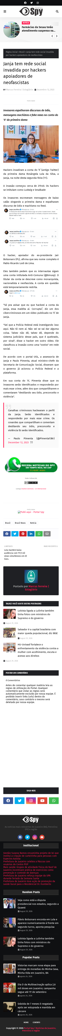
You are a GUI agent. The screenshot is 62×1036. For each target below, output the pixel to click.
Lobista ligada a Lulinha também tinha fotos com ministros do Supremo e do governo (36, 614)
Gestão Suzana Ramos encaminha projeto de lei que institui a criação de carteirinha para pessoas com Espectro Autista (31, 856)
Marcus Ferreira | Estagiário (19, 89)
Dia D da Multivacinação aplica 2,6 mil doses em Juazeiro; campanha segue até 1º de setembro (37, 988)
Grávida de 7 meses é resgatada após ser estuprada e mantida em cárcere (36, 1007)
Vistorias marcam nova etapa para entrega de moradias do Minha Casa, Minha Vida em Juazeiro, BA (38, 969)
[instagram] (37, 3)
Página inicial (12, 52)
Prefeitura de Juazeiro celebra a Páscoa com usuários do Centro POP (26, 863)
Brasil (22, 52)
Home (26, 1022)
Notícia (33, 523)
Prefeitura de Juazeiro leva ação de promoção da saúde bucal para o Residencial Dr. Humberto (29, 883)
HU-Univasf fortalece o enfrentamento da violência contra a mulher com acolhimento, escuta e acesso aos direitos (38, 650)
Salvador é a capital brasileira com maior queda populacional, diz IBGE (38, 631)
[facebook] (25, 3)
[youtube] (42, 800)
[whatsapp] (54, 800)
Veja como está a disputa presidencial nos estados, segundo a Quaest (38, 904)
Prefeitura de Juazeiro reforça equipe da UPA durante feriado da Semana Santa (26, 877)
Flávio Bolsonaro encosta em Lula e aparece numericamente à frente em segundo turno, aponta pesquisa (38, 923)
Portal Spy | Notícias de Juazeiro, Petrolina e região (39, 1029)
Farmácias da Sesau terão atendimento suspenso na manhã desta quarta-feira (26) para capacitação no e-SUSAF (40, 29)
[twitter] (32, 3)
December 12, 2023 (18, 442)
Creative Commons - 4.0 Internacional (33, 489)
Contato (36, 1022)
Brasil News (20, 523)
